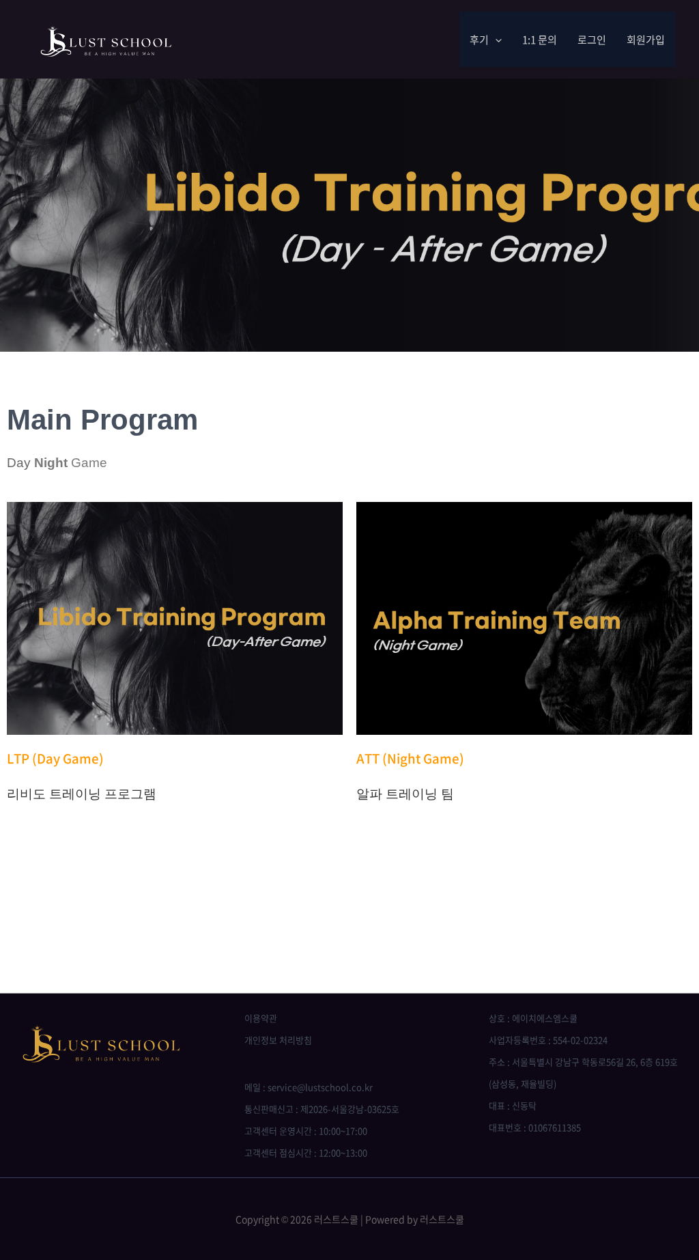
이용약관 (260, 1017)
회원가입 (646, 39)
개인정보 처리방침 (278, 1039)
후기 (479, 39)
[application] (495, 39)
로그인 (591, 39)
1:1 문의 (539, 39)
